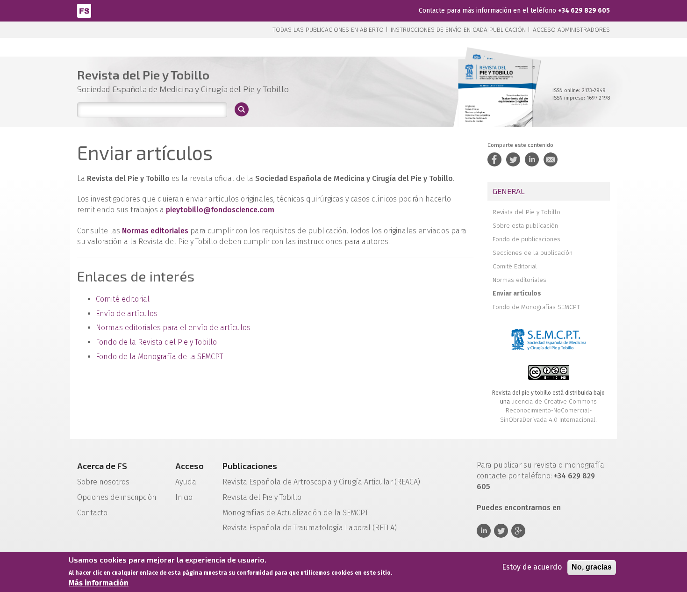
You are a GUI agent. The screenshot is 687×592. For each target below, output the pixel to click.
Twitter (501, 531)
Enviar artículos (517, 293)
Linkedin (484, 531)
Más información (99, 582)
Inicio (184, 497)
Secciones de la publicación (532, 253)
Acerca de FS (102, 466)
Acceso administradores (571, 30)
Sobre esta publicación (525, 226)
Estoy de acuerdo (532, 567)
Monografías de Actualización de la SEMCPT (295, 512)
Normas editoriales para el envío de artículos (173, 327)
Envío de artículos (126, 313)
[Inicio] (84, 10)
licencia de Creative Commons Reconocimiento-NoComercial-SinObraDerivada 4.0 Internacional (548, 410)
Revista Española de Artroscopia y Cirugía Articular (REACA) (321, 481)
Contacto (92, 512)
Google (518, 531)
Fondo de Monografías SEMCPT (536, 307)
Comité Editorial (515, 266)
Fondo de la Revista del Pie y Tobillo (156, 342)
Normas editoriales (519, 280)
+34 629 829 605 (584, 10)
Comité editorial (123, 299)
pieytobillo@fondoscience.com (220, 209)
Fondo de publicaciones (526, 239)
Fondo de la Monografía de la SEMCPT (159, 356)
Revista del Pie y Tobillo (526, 212)
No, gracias (592, 567)
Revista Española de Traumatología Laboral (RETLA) (309, 527)
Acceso (189, 466)
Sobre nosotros (103, 481)
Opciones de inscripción (117, 497)
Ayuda (185, 481)
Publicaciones (249, 466)
